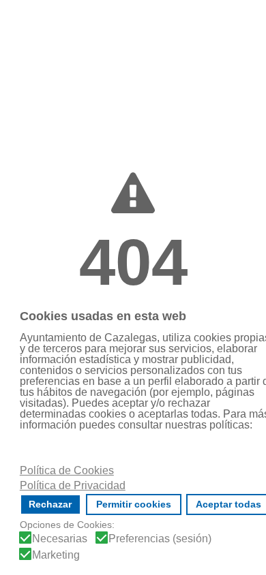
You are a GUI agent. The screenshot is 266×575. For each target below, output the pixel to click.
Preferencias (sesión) (159, 538)
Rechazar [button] (50, 504)
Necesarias (59, 538)
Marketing (56, 555)
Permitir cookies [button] (133, 504)
